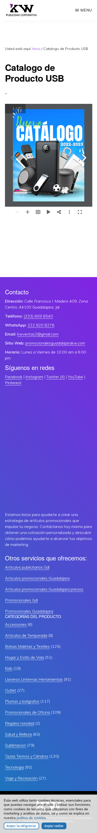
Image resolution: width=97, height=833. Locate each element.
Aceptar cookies (54, 826)
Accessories (16, 624)
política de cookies (31, 818)
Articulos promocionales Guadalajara (37, 578)
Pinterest (13, 382)
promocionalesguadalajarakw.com (55, 342)
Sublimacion (15, 745)
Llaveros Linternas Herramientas (34, 679)
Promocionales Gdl (21, 600)
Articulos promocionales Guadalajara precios (44, 589)
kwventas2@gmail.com (37, 334)
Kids (8, 668)
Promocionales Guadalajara (29, 611)
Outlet (10, 690)
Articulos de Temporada (26, 635)
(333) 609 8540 (38, 316)
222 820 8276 (41, 325)
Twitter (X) (55, 376)
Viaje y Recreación (21, 778)
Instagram (34, 376)
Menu (86, 10)
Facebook (13, 376)
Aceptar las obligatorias (21, 826)
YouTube (75, 376)
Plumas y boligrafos (22, 701)
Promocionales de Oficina (27, 712)
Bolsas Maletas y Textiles (27, 646)
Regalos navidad (19, 723)
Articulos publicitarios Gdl (27, 567)
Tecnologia (14, 767)
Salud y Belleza (18, 734)
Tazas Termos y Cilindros (26, 756)
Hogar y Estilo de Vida (24, 657)
